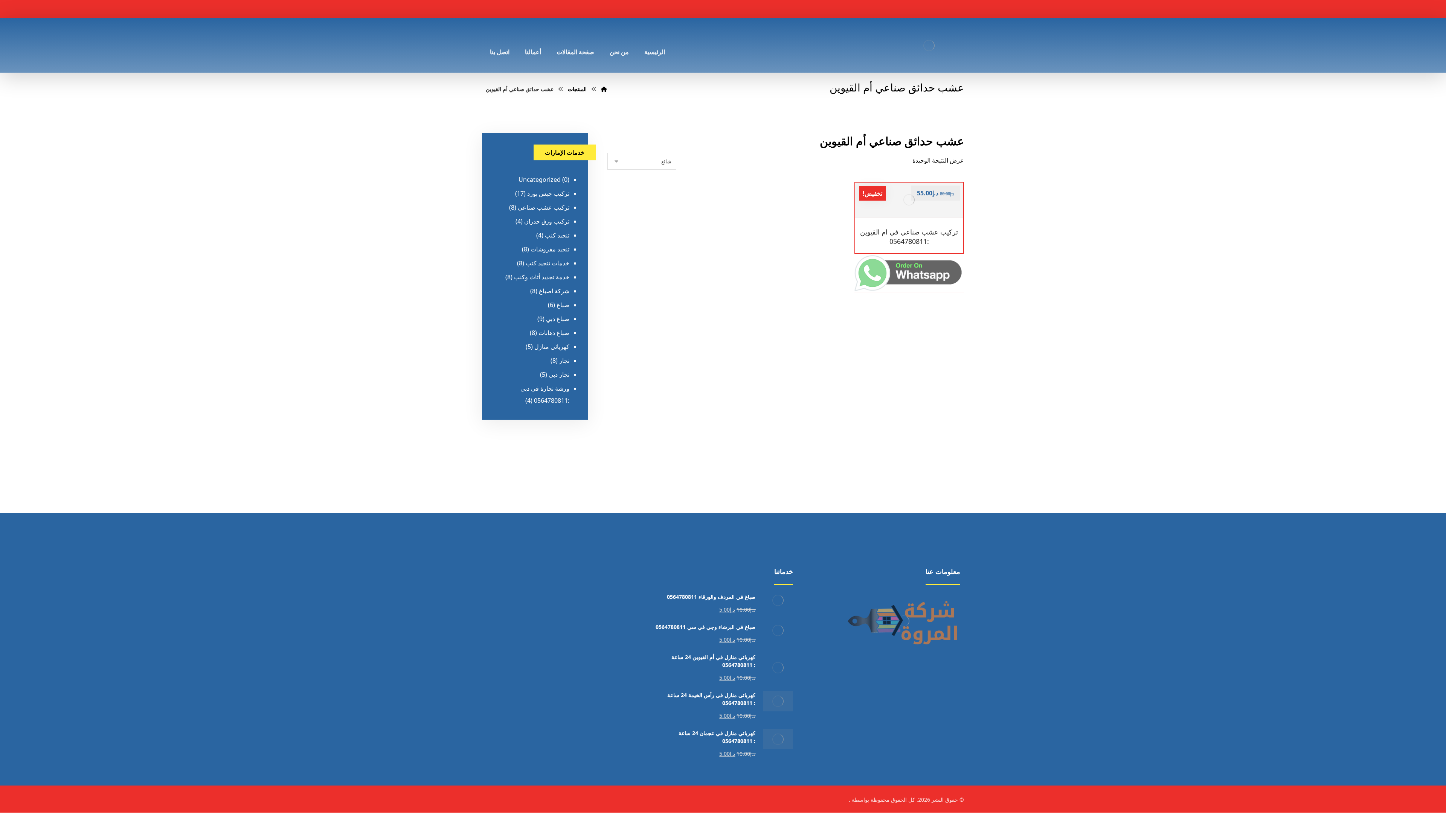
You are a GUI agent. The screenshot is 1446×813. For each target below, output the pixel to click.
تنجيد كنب (557, 235)
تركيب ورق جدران (546, 221)
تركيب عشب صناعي (543, 207)
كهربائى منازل (551, 347)
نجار (564, 360)
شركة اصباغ (554, 291)
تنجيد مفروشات (550, 249)
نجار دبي (559, 374)
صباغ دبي (557, 319)
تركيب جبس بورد (548, 193)
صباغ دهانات (553, 333)
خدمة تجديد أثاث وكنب (541, 277)
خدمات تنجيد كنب (547, 263)
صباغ (563, 305)
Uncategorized (540, 179)
